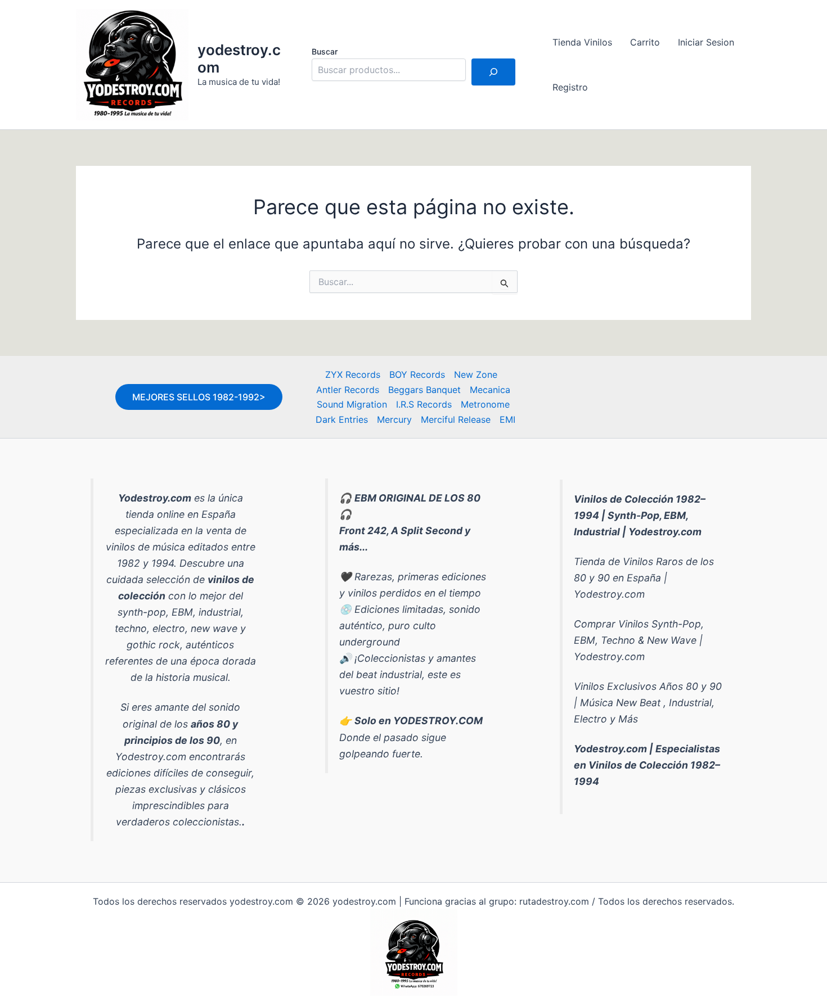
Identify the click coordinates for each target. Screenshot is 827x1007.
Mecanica (490, 389)
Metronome (485, 404)
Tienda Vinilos (582, 42)
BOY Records (417, 374)
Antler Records (347, 389)
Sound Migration (352, 404)
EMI (507, 419)
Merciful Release (456, 419)
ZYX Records (352, 374)
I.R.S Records (424, 404)
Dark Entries (342, 419)
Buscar (325, 51)
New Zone (475, 374)
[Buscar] (493, 71)
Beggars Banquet (424, 389)
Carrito (645, 42)
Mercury (394, 419)
